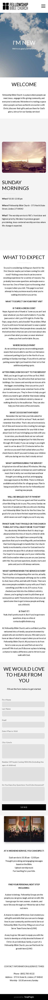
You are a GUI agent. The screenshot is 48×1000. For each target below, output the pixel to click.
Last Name (6, 709)
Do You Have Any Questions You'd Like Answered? (23, 785)
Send (24, 807)
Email (4, 720)
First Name (6, 700)
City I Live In (7, 742)
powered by (24, 997)
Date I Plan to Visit (10, 731)
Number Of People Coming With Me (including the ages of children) (22, 763)
